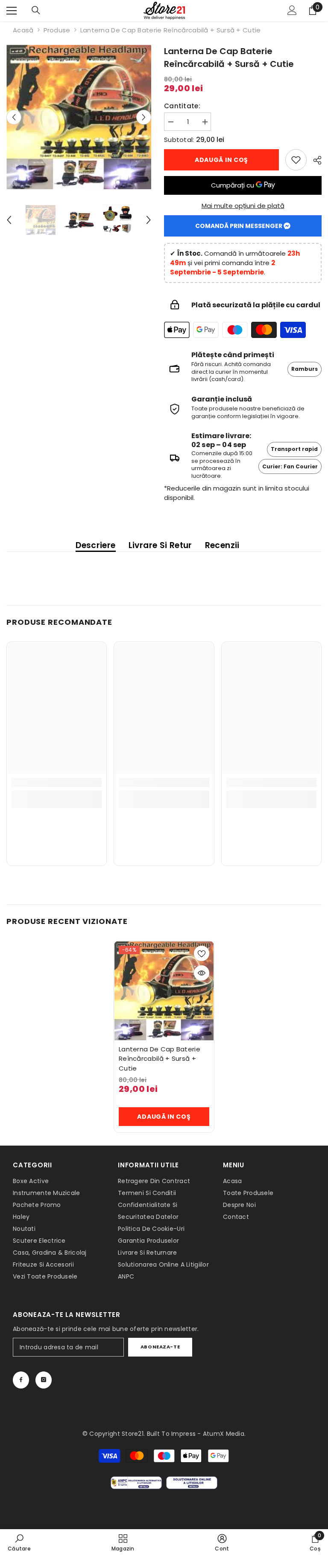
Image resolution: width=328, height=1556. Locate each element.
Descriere (95, 546)
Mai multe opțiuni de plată (243, 205)
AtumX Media (223, 1433)
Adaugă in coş (221, 160)
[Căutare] (36, 10)
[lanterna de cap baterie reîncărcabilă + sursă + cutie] (164, 990)
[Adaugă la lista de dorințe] (201, 953)
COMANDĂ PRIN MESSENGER (239, 226)
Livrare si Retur (160, 546)
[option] (78, 117)
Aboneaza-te (160, 1346)
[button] (13, 117)
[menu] (11, 11)
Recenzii (222, 546)
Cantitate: (182, 105)
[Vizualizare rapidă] (201, 973)
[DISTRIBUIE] (314, 160)
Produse (57, 30)
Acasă (23, 30)
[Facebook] (21, 1380)
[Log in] (292, 11)
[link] (296, 159)
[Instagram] (43, 1380)
